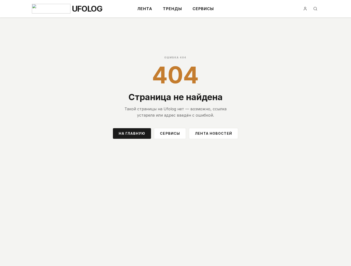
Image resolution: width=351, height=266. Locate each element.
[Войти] (305, 9)
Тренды (172, 8)
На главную (132, 133)
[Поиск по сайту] (315, 9)
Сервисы (203, 8)
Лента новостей (213, 133)
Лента (144, 8)
